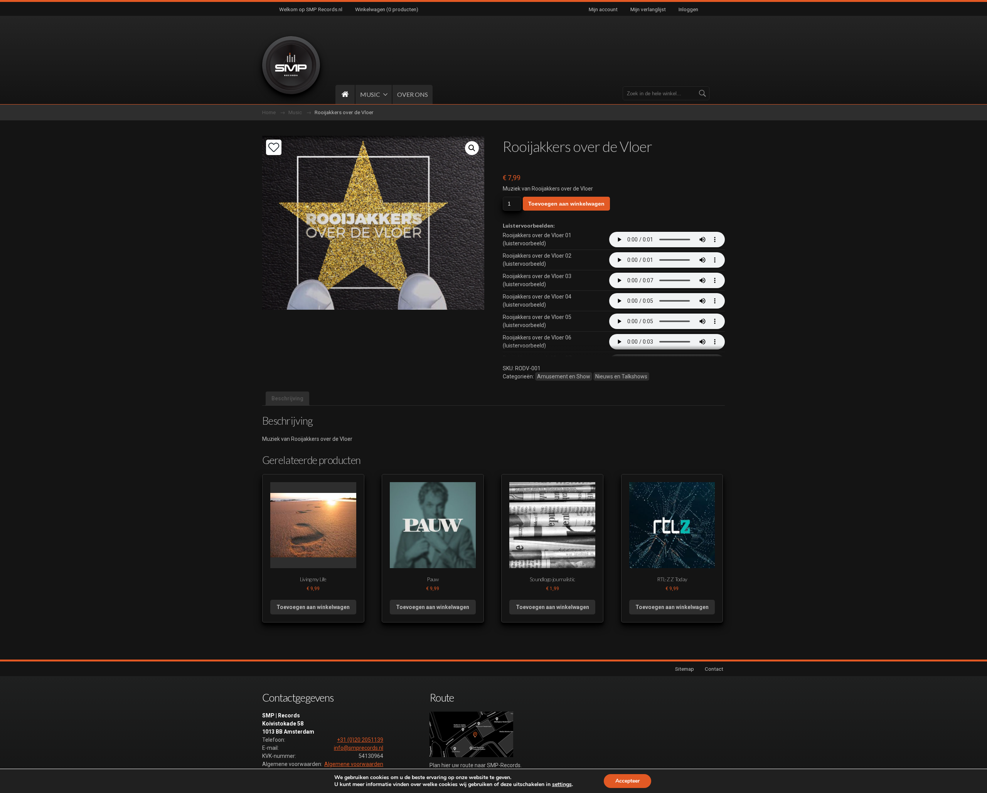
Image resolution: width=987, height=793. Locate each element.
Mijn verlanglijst (648, 9)
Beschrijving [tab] (287, 398)
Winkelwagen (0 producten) (386, 9)
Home (269, 112)
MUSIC (370, 94)
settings (562, 784)
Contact (714, 669)
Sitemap (684, 669)
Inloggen (688, 9)
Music (295, 112)
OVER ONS (412, 94)
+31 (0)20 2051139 (360, 740)
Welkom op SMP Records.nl (310, 9)
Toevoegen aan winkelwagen (566, 204)
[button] (472, 148)
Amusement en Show (563, 376)
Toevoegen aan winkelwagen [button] (313, 607)
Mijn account (603, 9)
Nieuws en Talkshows (621, 376)
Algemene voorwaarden (353, 764)
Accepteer (627, 781)
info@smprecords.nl (358, 748)
